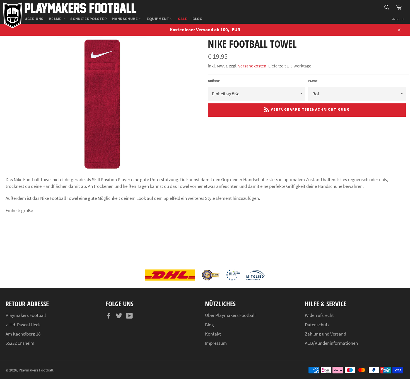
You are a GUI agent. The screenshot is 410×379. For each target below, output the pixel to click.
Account (398, 19)
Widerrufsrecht (319, 315)
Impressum (216, 343)
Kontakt (213, 334)
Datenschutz (317, 325)
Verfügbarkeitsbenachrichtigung (309, 109)
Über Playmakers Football (230, 315)
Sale (182, 18)
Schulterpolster (88, 18)
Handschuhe (125, 18)
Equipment (158, 18)
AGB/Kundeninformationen (331, 343)
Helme (56, 18)
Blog (197, 18)
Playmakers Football (80, 8)
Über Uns (34, 18)
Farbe (313, 81)
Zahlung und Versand (325, 334)
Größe (214, 81)
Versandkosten (252, 66)
